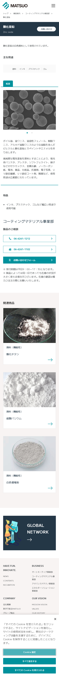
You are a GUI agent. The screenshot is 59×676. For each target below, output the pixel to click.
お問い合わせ (46, 29)
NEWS (6, 576)
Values (35, 608)
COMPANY (9, 598)
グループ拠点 (8, 612)
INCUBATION (9, 584)
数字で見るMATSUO (12, 608)
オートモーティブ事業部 (42, 572)
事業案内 (16, 13)
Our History (38, 612)
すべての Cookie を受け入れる (29, 670)
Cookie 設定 (29, 652)
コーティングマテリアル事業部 (37, 13)
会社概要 (7, 604)
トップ (5, 13)
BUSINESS (38, 565)
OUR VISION (39, 598)
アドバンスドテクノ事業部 (43, 583)
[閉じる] (55, 619)
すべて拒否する (29, 661)
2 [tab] (32, 133)
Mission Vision (39, 604)
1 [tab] (27, 133)
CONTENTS (8, 580)
